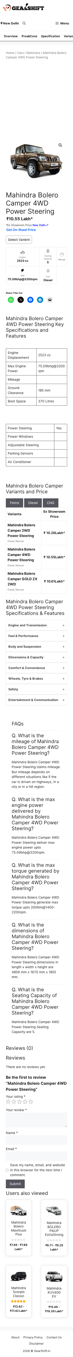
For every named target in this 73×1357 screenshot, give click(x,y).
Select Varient (19, 240)
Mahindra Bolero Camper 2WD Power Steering (21, 530)
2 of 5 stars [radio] (13, 1101)
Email (11, 1149)
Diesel (33, 503)
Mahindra (33, 53)
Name (12, 1133)
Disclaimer (36, 1343)
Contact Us (54, 1337)
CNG (50, 503)
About (15, 1337)
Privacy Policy (33, 1337)
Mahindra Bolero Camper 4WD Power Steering (21, 554)
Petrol (14, 503)
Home (10, 53)
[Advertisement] (36, 99)
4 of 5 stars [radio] (25, 1101)
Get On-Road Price (21, 230)
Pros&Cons (29, 36)
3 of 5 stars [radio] (19, 1101)
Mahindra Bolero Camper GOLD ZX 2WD (22, 578)
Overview (11, 36)
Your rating (16, 1097)
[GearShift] (23, 8)
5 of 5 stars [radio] (30, 1101)
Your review (16, 1110)
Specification (50, 36)
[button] (24, 23)
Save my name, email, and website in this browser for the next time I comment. (37, 1170)
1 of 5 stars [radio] (8, 1101)
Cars (20, 53)
